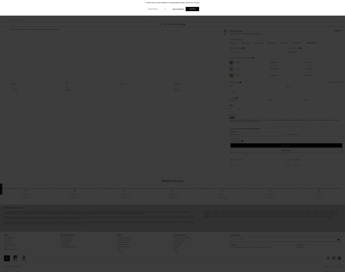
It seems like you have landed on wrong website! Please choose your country (172, 3)
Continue (192, 9)
